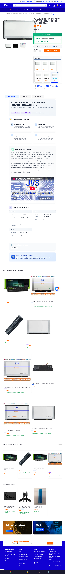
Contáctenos (8, 558)
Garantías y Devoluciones (22, 562)
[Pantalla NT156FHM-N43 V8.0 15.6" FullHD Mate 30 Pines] (53, 293)
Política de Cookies (38, 554)
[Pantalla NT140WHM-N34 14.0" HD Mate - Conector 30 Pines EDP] (29, 378)
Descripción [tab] (11, 96)
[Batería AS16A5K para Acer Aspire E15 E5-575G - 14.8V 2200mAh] (45, 466)
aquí (59, 88)
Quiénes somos (8, 551)
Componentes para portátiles (9, 448)
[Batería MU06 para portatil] (23, 333)
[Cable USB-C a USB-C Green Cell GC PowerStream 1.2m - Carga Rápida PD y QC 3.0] (30, 504)
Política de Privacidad (39, 551)
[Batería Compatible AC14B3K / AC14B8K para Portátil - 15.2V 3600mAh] (53, 376)
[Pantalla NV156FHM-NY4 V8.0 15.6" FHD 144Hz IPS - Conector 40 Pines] (28, 422)
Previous (59, 444)
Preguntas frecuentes (24, 556)
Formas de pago (23, 554)
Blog (6, 560)
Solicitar (50, 543)
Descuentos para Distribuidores (38, 557)
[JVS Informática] (6, 6)
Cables (18, 448)
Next (61, 444)
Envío (20, 551)
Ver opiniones (40, 529)
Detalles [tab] (25, 96)
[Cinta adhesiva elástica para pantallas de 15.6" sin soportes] (45, 504)
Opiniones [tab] (38, 96)
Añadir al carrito (52, 50)
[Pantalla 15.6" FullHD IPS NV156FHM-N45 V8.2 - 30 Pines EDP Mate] (53, 420)
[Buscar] (45, 5)
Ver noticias (9, 531)
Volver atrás (58, 14)
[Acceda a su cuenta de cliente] (50, 5)
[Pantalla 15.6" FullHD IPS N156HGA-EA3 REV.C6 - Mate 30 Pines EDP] (48, 335)
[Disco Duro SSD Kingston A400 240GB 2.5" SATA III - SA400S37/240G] (15, 504)
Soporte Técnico (23, 559)
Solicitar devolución (24, 565)
